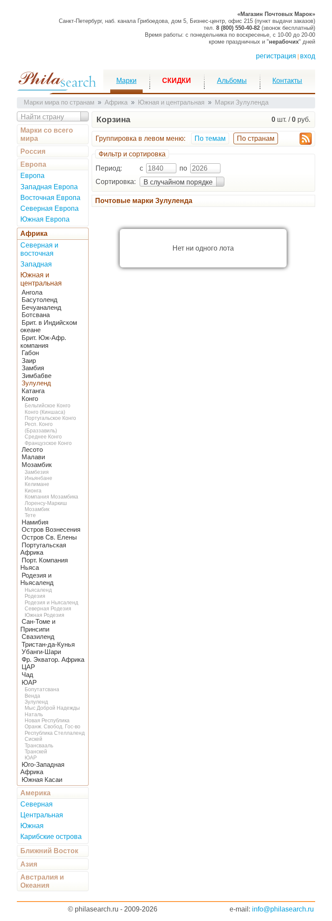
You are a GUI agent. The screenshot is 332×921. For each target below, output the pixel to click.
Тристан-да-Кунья (48, 644)
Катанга (33, 390)
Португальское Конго (50, 418)
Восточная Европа (50, 197)
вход (307, 56)
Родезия (35, 596)
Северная (36, 804)
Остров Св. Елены (49, 537)
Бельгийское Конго (47, 406)
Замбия (33, 368)
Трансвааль (39, 746)
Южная (32, 825)
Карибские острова (51, 836)
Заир (29, 360)
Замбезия (37, 472)
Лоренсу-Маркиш (46, 503)
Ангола (32, 292)
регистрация (276, 56)
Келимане (37, 484)
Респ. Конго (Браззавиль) (41, 427)
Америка (35, 793)
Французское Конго (48, 443)
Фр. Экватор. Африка (53, 659)
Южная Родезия (44, 615)
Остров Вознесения (51, 529)
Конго (30, 398)
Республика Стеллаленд (55, 733)
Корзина (113, 119)
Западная (36, 264)
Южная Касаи (42, 779)
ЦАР (28, 667)
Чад (27, 674)
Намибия (35, 522)
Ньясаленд (38, 590)
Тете (30, 515)
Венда (32, 696)
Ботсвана (36, 314)
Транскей (36, 752)
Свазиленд (38, 636)
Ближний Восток (49, 850)
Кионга (33, 491)
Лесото (32, 449)
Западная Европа (49, 187)
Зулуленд (36, 383)
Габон (30, 352)
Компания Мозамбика (51, 497)
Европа (33, 164)
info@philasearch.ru (283, 909)
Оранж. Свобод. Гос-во (52, 727)
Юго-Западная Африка (42, 768)
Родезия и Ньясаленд (37, 579)
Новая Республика (47, 721)
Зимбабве (36, 375)
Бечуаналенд (41, 307)
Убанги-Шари (41, 651)
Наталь (34, 714)
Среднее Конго (43, 437)
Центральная (41, 815)
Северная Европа (49, 208)
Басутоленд (39, 299)
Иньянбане (38, 478)
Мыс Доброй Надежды (52, 708)
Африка (34, 233)
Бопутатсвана (42, 689)
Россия (32, 151)
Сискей (33, 739)
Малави (33, 457)
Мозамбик (37, 464)
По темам (210, 138)
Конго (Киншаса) (45, 412)
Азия (28, 864)
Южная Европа (45, 219)
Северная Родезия (48, 609)
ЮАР (29, 682)
